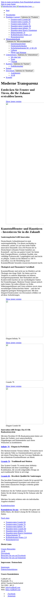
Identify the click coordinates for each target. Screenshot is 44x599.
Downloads (5, 553)
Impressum (5, 567)
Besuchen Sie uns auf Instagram (13, 558)
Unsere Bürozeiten (8, 549)
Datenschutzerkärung (9, 569)
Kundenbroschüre (8, 506)
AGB (3, 551)
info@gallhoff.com (13, 587)
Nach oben (5, 518)
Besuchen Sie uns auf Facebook (13, 555)
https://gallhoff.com (13, 590)
